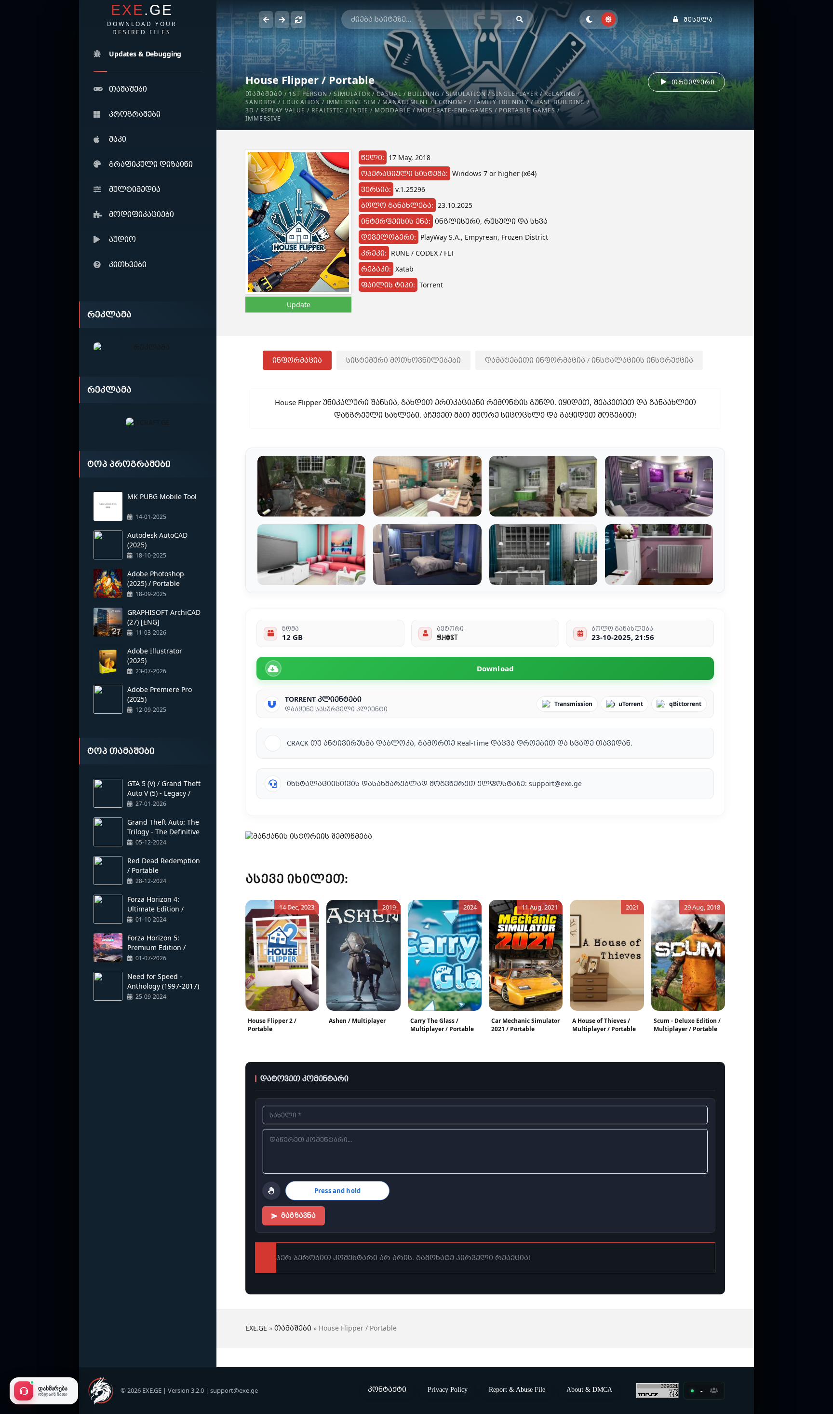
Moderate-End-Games (455, 110)
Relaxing (560, 94)
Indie (359, 110)
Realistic (327, 110)
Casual (389, 94)
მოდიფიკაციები (141, 214)
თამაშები (128, 89)
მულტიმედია (135, 189)
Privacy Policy (448, 1389)
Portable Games (527, 110)
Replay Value (282, 110)
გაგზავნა (298, 1215)
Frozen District (524, 237)
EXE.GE (256, 1327)
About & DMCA (589, 1389)
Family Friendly (501, 102)
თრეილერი (693, 82)
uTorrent (630, 704)
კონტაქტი (387, 1389)
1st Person (308, 94)
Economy (451, 102)
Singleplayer (515, 94)
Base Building (560, 102)
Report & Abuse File (517, 1389)
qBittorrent (685, 704)
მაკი (117, 139)
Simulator (352, 94)
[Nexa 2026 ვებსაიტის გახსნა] (148, 347)
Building (424, 94)
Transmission (573, 704)
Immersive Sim (351, 102)
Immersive (263, 118)
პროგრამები (135, 114)
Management (405, 102)
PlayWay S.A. (440, 237)
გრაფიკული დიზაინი (151, 164)
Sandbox (260, 102)
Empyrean (481, 237)
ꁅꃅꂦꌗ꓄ (447, 637)
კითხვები (128, 264)
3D (249, 110)
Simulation (466, 94)
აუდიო (122, 239)
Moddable (393, 110)
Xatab (404, 268)
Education (301, 102)
